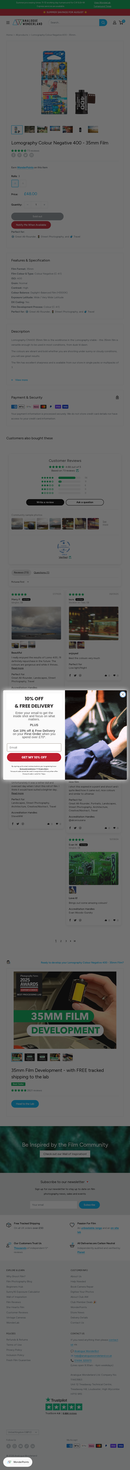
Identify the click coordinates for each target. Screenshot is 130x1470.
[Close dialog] (123, 694)
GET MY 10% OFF (34, 757)
